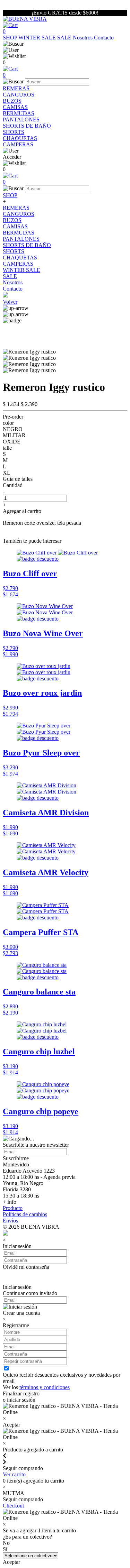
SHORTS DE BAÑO (27, 126)
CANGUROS (18, 95)
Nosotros (83, 37)
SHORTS (13, 132)
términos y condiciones (44, 1387)
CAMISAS (15, 107)
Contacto (104, 37)
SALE (65, 37)
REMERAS (16, 88)
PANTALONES (21, 119)
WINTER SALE (37, 37)
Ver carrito (14, 1474)
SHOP (10, 37)
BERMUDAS (18, 113)
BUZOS (12, 101)
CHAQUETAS (20, 138)
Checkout (13, 1506)
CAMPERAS (18, 144)
